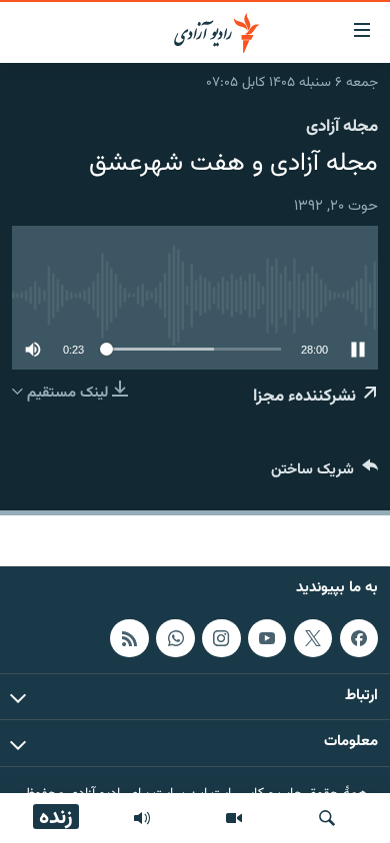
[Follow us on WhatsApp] (175, 638)
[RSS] (129, 638)
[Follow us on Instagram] (221, 638)
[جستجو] (327, 818)
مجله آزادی (342, 127)
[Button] (324, 473)
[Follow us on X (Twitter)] (313, 638)
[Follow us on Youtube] (267, 638)
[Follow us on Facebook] (359, 638)
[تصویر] (234, 818)
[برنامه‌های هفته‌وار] (142, 818)
